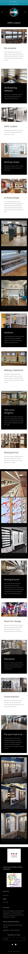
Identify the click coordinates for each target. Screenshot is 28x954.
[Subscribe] (23, 939)
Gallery (4, 898)
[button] (2, 12)
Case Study (5, 902)
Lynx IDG (12, 951)
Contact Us (5, 895)
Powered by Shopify (17, 951)
